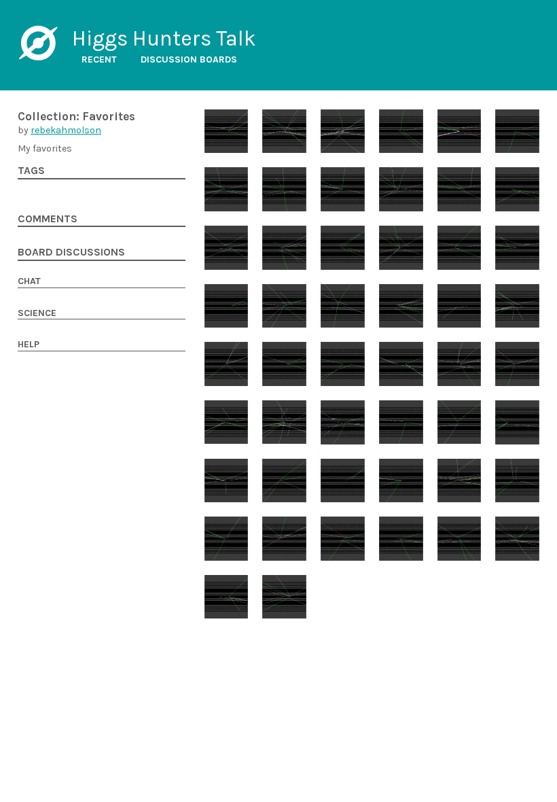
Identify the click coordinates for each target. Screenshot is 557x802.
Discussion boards (189, 59)
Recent (99, 59)
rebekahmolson (66, 130)
